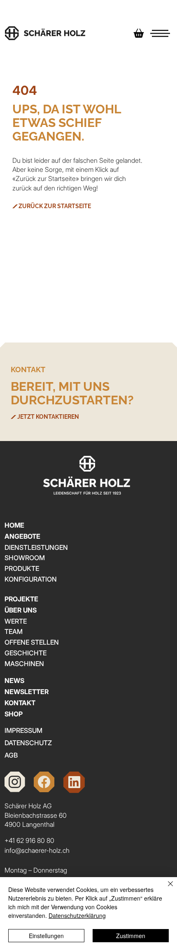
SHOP (14, 714)
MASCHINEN (24, 663)
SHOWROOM (25, 558)
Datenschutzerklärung (77, 915)
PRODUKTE (22, 568)
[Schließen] (165, 889)
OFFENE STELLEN (32, 642)
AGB (11, 755)
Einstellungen (46, 936)
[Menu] (160, 33)
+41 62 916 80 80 (29, 840)
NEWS (14, 680)
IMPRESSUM (23, 730)
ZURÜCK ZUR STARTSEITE (55, 206)
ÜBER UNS (21, 610)
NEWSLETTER (27, 692)
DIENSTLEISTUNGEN (36, 547)
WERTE (16, 621)
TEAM (14, 631)
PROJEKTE (21, 599)
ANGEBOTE (22, 536)
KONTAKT (20, 703)
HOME (14, 525)
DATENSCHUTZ (28, 743)
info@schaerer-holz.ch (37, 850)
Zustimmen (130, 936)
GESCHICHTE (26, 653)
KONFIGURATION (31, 579)
